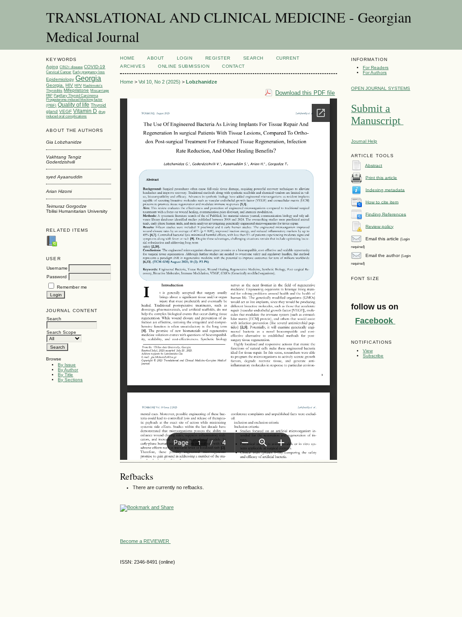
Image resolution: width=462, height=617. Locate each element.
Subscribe (373, 355)
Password (56, 276)
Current (288, 58)
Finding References (385, 213)
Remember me (72, 287)
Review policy (379, 226)
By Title (65, 374)
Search (253, 58)
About (155, 58)
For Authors (375, 72)
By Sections (70, 379)
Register (218, 58)
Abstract (373, 165)
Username (57, 268)
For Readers (375, 67)
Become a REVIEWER (145, 541)
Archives (132, 66)
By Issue (67, 364)
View (368, 350)
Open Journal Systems (380, 88)
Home (127, 58)
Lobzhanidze (201, 81)
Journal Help (364, 141)
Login (185, 58)
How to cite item (381, 201)
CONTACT (233, 66)
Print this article (381, 177)
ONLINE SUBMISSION (183, 66)
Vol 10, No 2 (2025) (159, 81)
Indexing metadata (385, 189)
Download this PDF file (305, 92)
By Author (68, 369)
